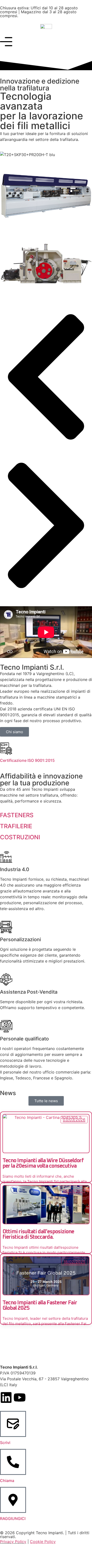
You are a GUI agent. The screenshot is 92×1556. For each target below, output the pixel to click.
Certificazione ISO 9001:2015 (27, 760)
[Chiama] (13, 1462)
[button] (46, 377)
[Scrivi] (13, 1424)
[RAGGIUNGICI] (13, 1500)
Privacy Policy (13, 1541)
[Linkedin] (6, 1397)
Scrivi (5, 1442)
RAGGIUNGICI (13, 1518)
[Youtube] (19, 1397)
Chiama (7, 1480)
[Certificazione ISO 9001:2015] (6, 748)
